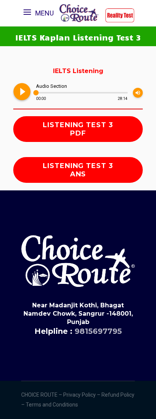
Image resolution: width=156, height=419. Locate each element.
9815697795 (98, 331)
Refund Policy (117, 395)
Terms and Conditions (52, 405)
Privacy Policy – (82, 395)
